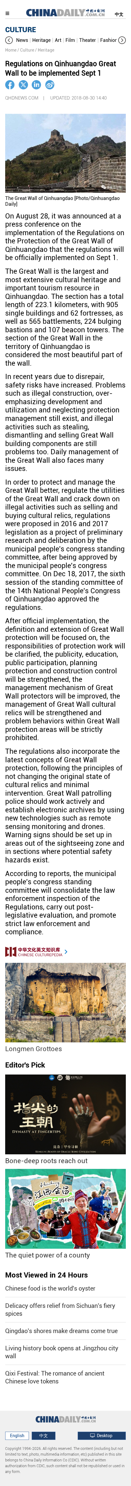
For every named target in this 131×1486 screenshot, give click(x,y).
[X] (23, 85)
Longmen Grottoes (33, 1049)
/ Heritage (44, 50)
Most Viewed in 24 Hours (46, 1275)
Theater (87, 40)
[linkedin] (36, 85)
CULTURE (20, 29)
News (22, 40)
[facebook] (10, 85)
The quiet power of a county (47, 1255)
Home (10, 50)
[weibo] (50, 85)
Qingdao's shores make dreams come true (61, 1331)
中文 (119, 14)
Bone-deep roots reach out (46, 1161)
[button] (9, 40)
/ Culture (25, 50)
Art (58, 40)
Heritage (41, 40)
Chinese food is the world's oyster (50, 1288)
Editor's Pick (25, 1065)
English (17, 1435)
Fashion (109, 40)
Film (70, 40)
